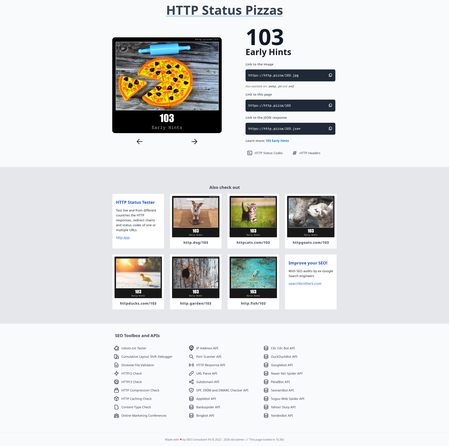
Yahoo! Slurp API (283, 407)
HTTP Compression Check (140, 390)
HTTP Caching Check (136, 399)
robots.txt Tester (133, 348)
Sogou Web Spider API (287, 399)
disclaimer (237, 439)
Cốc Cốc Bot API (283, 348)
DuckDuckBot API (284, 356)
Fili (209, 439)
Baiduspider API (208, 407)
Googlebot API (282, 365)
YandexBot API (282, 415)
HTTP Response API (210, 365)
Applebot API (206, 399)
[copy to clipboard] (330, 75)
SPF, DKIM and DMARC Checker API (222, 390)
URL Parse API (206, 373)
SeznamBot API (282, 390)
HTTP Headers (310, 153)
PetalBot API (280, 382)
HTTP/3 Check (131, 382)
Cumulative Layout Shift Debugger (146, 356)
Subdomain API (207, 382)
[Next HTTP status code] (194, 141)
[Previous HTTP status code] (139, 141)
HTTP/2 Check (131, 373)
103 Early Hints (277, 141)
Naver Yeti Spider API (286, 373)
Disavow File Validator (137, 365)
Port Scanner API (208, 356)
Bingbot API (205, 415)
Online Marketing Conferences (144, 415)
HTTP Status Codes (269, 153)
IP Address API (207, 348)
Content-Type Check (136, 407)
